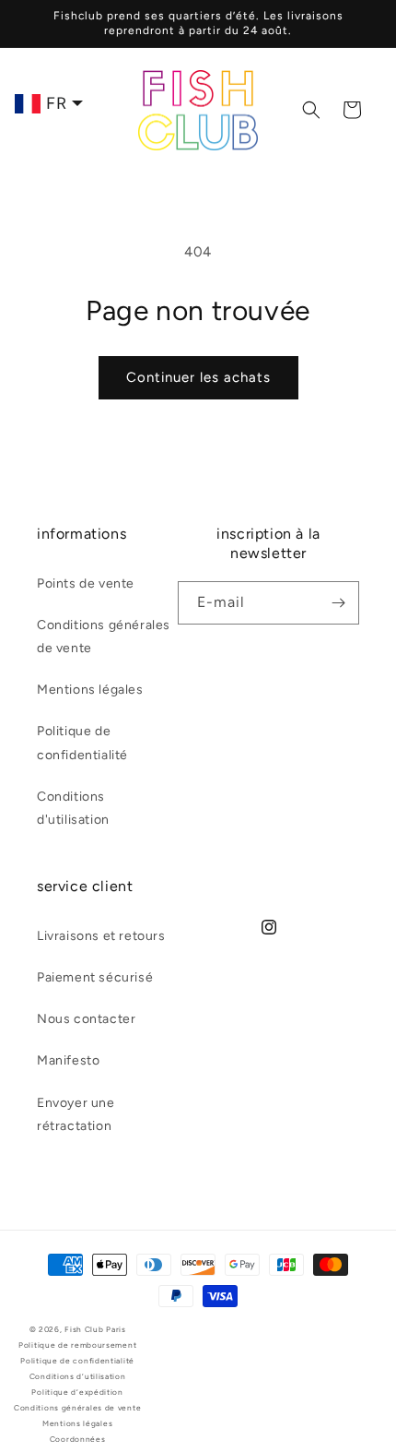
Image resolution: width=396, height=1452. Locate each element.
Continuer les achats (198, 377)
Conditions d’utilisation (77, 1376)
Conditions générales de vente (103, 636)
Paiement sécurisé (95, 977)
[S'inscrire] (338, 603)
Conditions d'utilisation (73, 808)
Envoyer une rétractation (76, 1114)
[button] (311, 109)
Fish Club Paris (95, 1329)
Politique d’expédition (76, 1392)
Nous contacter (86, 1019)
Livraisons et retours (101, 936)
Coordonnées (78, 1439)
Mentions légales (90, 689)
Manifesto (68, 1060)
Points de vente (85, 583)
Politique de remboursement (77, 1345)
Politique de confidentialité (82, 742)
